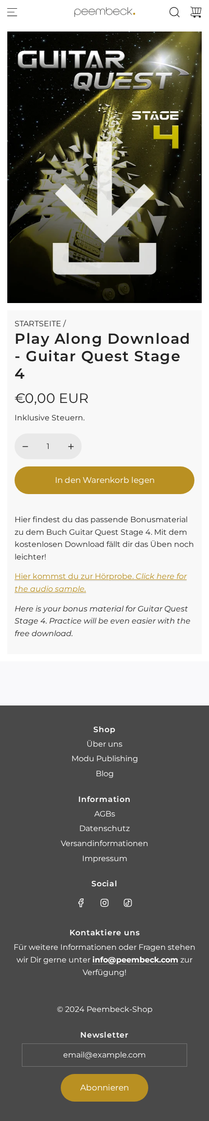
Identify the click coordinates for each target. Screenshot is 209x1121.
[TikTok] (128, 902)
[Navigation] (12, 12)
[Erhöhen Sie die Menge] (71, 446)
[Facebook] (81, 902)
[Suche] (174, 12)
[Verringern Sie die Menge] (25, 446)
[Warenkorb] (196, 12)
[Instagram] (104, 902)
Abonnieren (104, 1087)
